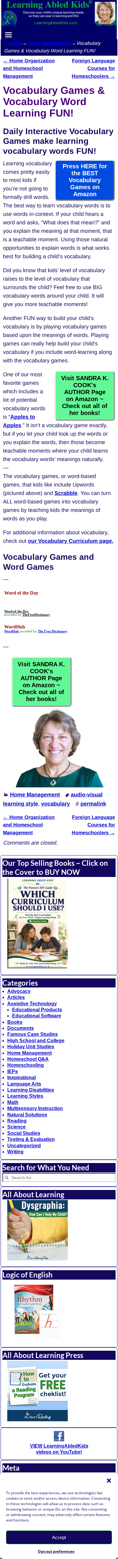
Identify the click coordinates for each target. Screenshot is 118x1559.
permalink (93, 804)
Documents (20, 1028)
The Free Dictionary (52, 631)
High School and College (35, 1040)
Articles (16, 997)
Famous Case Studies (32, 1034)
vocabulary (55, 804)
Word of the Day (16, 611)
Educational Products (37, 1009)
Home (15, 43)
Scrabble (65, 493)
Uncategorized (24, 1145)
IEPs (12, 1071)
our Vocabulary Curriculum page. (70, 541)
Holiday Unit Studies (30, 1046)
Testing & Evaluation (31, 1139)
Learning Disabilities (30, 1090)
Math (12, 1102)
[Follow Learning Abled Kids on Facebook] (59, 1439)
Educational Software (36, 1015)
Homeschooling (25, 1065)
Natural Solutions (27, 1114)
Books (14, 1022)
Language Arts (24, 1083)
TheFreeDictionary (36, 614)
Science (16, 1126)
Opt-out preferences (56, 1551)
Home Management (49, 43)
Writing (15, 1151)
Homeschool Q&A (28, 1059)
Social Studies (23, 1133)
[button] (109, 1481)
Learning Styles (25, 1096)
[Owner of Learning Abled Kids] (59, 786)
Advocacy (19, 991)
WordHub (11, 631)
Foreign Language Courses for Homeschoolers (93, 68)
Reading (17, 1120)
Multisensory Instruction (35, 1108)
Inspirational (21, 1077)
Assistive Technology (32, 1003)
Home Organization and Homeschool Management (29, 68)
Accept (59, 1537)
